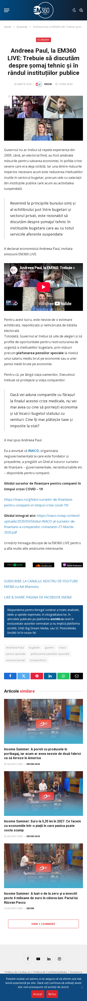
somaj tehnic (38, 660)
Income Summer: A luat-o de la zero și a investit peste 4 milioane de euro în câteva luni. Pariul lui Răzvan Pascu (41, 898)
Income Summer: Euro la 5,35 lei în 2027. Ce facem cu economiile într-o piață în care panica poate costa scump (42, 825)
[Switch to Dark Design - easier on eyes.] (74, 10)
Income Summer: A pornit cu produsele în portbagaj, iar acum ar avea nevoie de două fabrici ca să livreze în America (42, 753)
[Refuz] (82, 987)
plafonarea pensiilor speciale (50, 654)
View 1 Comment (43, 924)
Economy (43, 39)
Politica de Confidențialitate (50, 972)
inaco (62, 647)
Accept (37, 994)
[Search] (81, 10)
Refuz (52, 994)
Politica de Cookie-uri (18, 972)
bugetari (34, 647)
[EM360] (43, 10)
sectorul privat (15, 660)
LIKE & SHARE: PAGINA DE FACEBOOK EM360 (38, 597)
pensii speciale (16, 654)
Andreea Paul (15, 647)
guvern (49, 647)
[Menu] (6, 10)
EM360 (48, 84)
